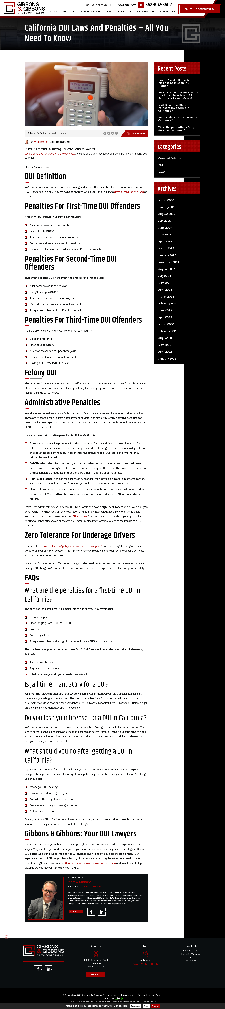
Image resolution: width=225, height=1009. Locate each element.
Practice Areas (90, 11)
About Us (69, 11)
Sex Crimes (190, 960)
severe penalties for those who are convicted (50, 153)
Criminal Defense (169, 158)
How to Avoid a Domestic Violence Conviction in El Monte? (174, 83)
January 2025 (167, 255)
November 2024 (168, 262)
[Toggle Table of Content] (46, 167)
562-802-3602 (158, 5)
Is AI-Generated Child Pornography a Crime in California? (173, 108)
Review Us (96, 974)
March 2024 (166, 296)
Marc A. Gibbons (38, 142)
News (161, 172)
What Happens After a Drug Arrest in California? (176, 128)
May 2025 (164, 234)
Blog (109, 11)
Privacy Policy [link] (154, 995)
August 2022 (166, 338)
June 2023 (165, 310)
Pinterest (116, 133)
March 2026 (166, 200)
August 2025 (166, 213)
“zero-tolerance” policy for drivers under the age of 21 (73, 546)
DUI (47, 142)
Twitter (108, 133)
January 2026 (167, 207)
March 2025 (166, 248)
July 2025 (164, 220)
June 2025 (165, 227)
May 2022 (164, 344)
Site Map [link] (140, 995)
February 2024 (168, 303)
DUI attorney (80, 516)
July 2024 (164, 276)
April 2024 (165, 289)
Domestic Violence (190, 954)
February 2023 (167, 331)
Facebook (104, 133)
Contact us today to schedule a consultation (90, 863)
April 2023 (165, 317)
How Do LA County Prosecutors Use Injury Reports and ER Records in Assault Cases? (178, 95)
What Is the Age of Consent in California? (177, 119)
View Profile (75, 912)
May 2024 (164, 282)
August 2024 (166, 269)
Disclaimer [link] (128, 995)
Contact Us (168, 11)
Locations (125, 11)
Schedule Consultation (200, 9)
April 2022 (165, 351)
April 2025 (165, 241)
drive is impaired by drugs (129, 191)
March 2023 (166, 324)
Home (53, 11)
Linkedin (112, 133)
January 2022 (167, 358)
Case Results (146, 11)
